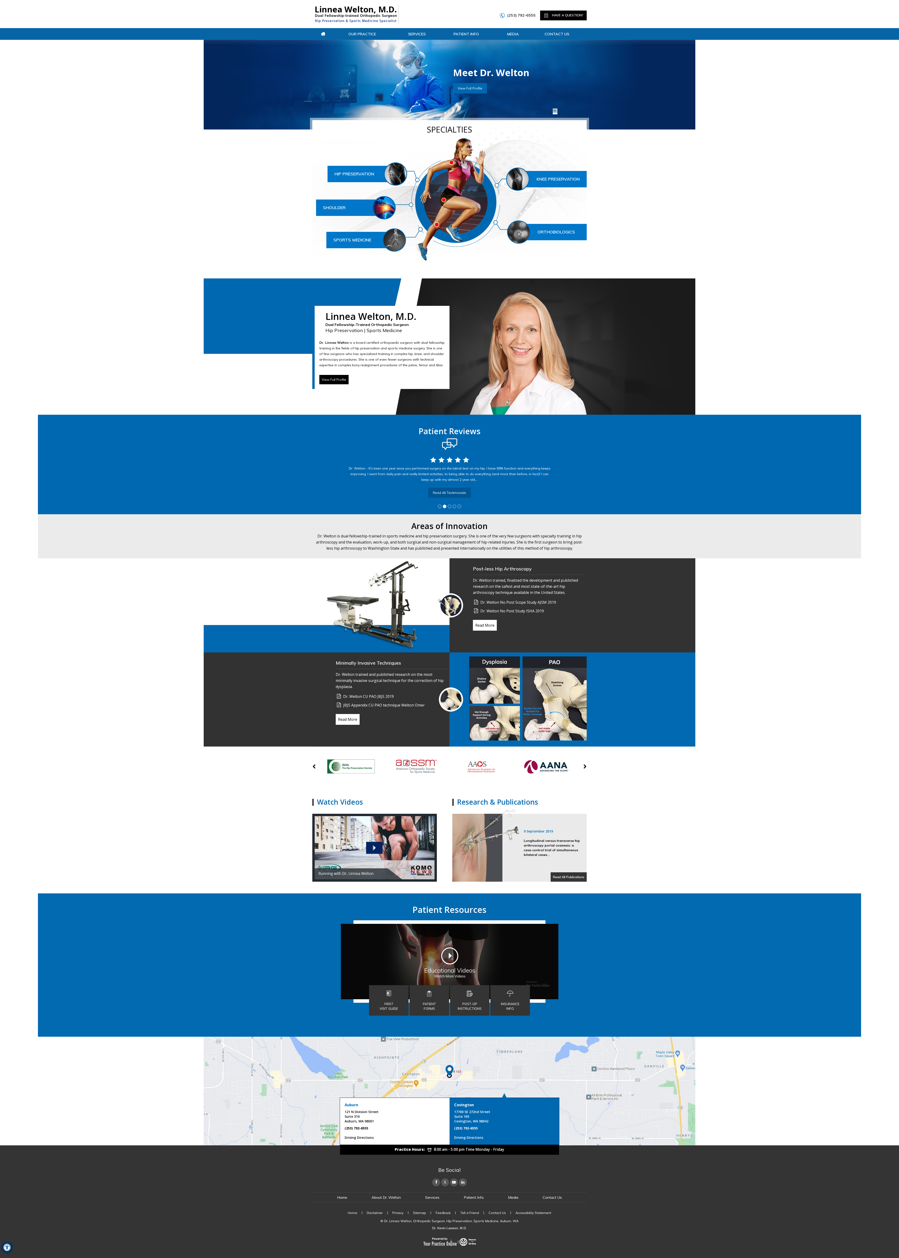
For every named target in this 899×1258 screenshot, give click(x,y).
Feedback (443, 1213)
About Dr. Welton (386, 1197)
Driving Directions (359, 1137)
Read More (484, 625)
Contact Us (557, 34)
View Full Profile (334, 379)
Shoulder (334, 207)
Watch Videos (340, 802)
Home (323, 34)
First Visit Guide (388, 1006)
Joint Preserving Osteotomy (501, 86)
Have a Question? (567, 15)
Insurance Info (510, 1006)
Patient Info (466, 34)
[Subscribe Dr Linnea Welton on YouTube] (454, 1182)
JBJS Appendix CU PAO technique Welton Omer (384, 705)
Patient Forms (429, 1006)
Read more (488, 110)
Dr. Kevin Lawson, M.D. (449, 1228)
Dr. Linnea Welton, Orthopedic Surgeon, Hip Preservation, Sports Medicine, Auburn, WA (451, 1221)
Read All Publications (568, 877)
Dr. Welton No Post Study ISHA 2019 (512, 611)
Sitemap (419, 1213)
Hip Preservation (354, 174)
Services (417, 34)
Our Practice (362, 34)
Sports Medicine (352, 240)
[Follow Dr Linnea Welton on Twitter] (445, 1182)
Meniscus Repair (492, 78)
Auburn (351, 1104)
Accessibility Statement (533, 1213)
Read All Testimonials (449, 493)
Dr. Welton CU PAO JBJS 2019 (368, 696)
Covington (464, 1104)
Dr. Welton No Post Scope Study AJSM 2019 (518, 602)
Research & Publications (497, 802)
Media (513, 34)
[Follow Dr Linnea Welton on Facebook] (436, 1182)
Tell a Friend (469, 1213)
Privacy (397, 1213)
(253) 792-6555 (521, 15)
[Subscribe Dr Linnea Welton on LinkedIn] (463, 1182)
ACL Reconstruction (494, 70)
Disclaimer (375, 1213)
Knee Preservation (558, 179)
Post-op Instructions (470, 1006)
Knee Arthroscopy (493, 62)
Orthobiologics (556, 232)
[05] (560, 113)
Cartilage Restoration (496, 94)
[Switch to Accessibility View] (7, 1247)
